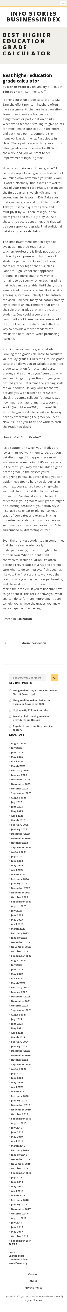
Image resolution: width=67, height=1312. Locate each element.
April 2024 (17, 869)
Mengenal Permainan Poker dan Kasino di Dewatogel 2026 (32, 702)
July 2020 (16, 1073)
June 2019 (17, 1132)
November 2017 (21, 1209)
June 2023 (17, 915)
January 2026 (19, 775)
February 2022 (20, 987)
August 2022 (18, 960)
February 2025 (20, 824)
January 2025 (19, 829)
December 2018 (20, 1159)
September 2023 (21, 901)
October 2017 (19, 1213)
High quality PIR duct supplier (31, 710)
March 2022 (18, 983)
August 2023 (18, 906)
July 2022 (16, 964)
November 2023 (21, 892)
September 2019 (21, 1118)
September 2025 (21, 793)
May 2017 (17, 1231)
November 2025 (21, 784)
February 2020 (20, 1096)
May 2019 (17, 1136)
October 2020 (19, 1059)
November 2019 (21, 1109)
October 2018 (19, 1168)
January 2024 (19, 883)
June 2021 (17, 1023)
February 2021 (20, 1041)
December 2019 (20, 1105)
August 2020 (18, 1068)
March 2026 (18, 765)
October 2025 (19, 788)
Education (10, 91)
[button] (54, 677)
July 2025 (16, 802)
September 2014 (21, 1240)
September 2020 (21, 1064)
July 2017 (16, 1222)
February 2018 (20, 1200)
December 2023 (20, 888)
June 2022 (17, 969)
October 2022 (19, 951)
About (33, 1281)
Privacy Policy (33, 1287)
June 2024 (17, 860)
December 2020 (20, 1050)
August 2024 (18, 851)
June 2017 (17, 1227)
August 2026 (18, 743)
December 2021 (20, 996)
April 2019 (17, 1141)
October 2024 (19, 842)
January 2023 (19, 937)
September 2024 (21, 847)
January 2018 (19, 1204)
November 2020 (21, 1055)
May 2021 (17, 1028)
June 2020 (17, 1077)
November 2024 (21, 838)
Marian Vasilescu (19, 87)
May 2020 (17, 1082)
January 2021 (19, 1046)
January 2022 (19, 992)
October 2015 (19, 1236)
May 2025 (17, 811)
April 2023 (17, 924)
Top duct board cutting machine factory (33, 727)
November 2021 (21, 1001)
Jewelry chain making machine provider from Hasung (31, 718)
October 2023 (19, 897)
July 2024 (16, 856)
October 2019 (19, 1114)
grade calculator (29, 231)
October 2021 (19, 1005)
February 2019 (20, 1150)
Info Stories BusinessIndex (33, 17)
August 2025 (18, 797)
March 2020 (18, 1091)
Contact (33, 1274)
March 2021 (18, 1037)
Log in (12, 1252)
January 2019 (19, 1154)
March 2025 (18, 820)
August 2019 (18, 1123)
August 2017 (18, 1218)
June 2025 (17, 806)
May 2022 (17, 973)
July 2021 (16, 1019)
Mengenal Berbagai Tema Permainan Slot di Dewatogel (35, 692)
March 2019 (18, 1145)
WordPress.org (18, 1263)
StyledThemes (33, 1300)
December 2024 (20, 833)
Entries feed (16, 1255)
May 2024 (17, 865)
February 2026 (20, 770)
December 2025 (20, 779)
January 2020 (19, 1100)
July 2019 (16, 1127)
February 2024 (20, 879)
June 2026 (17, 752)
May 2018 (17, 1186)
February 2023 (20, 933)
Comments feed (18, 1259)
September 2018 (21, 1172)
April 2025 (17, 815)
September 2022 (21, 955)
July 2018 (16, 1177)
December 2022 (20, 942)
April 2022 (17, 978)
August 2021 (18, 1014)
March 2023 (18, 928)
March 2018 (18, 1195)
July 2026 (16, 747)
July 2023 (16, 910)
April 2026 (17, 761)
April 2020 (17, 1087)
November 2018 (21, 1163)
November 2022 (21, 946)
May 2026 (17, 756)
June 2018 (17, 1181)
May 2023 (17, 919)
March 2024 (18, 874)
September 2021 (21, 1010)
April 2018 (17, 1191)
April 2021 (17, 1032)
